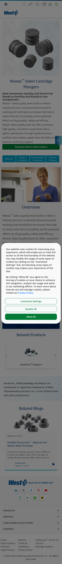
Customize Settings (31, 301)
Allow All (31, 316)
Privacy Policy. (26, 292)
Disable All (31, 309)
